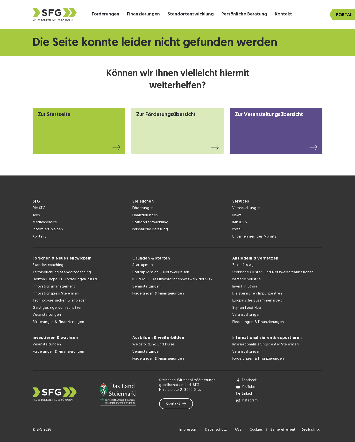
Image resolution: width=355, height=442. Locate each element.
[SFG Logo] (55, 14)
